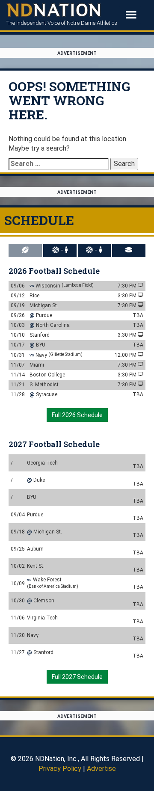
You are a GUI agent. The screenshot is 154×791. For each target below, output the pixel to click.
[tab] (26, 250)
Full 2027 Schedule (77, 676)
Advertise (101, 768)
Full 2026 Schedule (77, 415)
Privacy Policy (59, 768)
